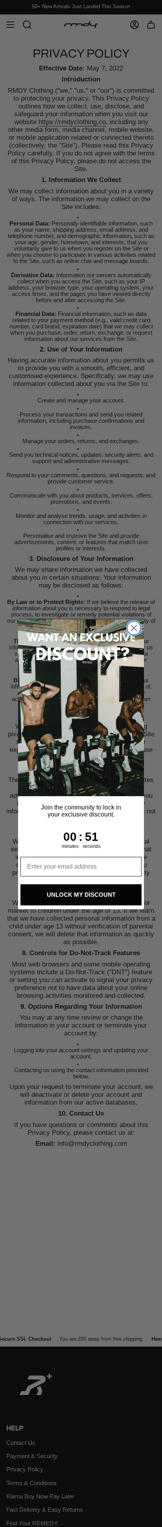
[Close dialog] (134, 628)
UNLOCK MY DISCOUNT (81, 894)
